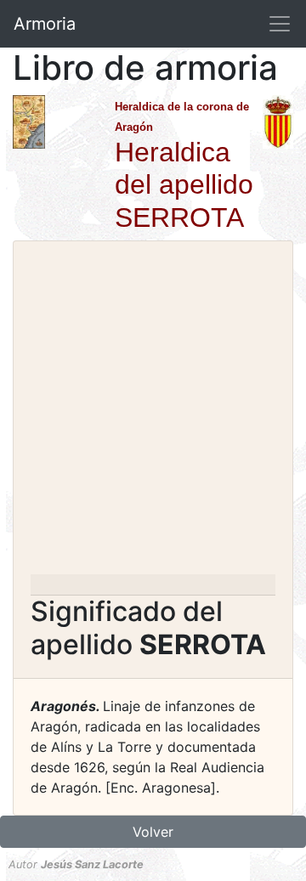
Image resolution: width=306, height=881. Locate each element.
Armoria (45, 24)
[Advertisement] (153, 413)
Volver (153, 831)
